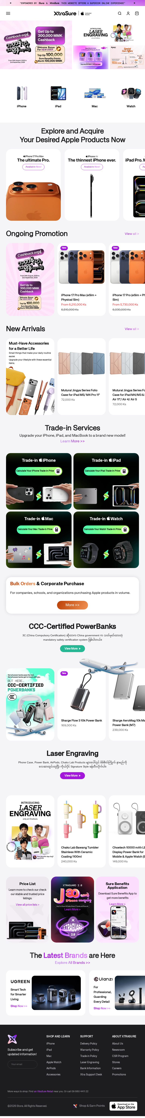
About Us (117, 1043)
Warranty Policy (89, 1050)
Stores (116, 1062)
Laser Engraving (89, 1062)
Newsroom (118, 1050)
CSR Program (120, 1056)
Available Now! (33, 166)
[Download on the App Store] (123, 1106)
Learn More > (72, 909)
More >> (72, 605)
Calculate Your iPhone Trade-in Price (35, 471)
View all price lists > (27, 904)
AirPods (51, 1068)
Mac (49, 1056)
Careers (116, 1068)
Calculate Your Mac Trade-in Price (35, 529)
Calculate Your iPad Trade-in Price (102, 471)
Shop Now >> (19, 1006)
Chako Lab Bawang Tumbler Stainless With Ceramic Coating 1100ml (80, 852)
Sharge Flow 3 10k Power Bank (81, 720)
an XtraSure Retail (43, 1091)
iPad (49, 1050)
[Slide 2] (111, 41)
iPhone (50, 1043)
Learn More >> (72, 441)
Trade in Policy (88, 1056)
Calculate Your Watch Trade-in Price (102, 529)
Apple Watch (53, 1062)
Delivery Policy (88, 1043)
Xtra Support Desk (91, 1074)
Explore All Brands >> (72, 963)
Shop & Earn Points (92, 1105)
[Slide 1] (108, 41)
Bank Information (90, 1068)
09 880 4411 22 (80, 1091)
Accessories (53, 1074)
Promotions (119, 1074)
